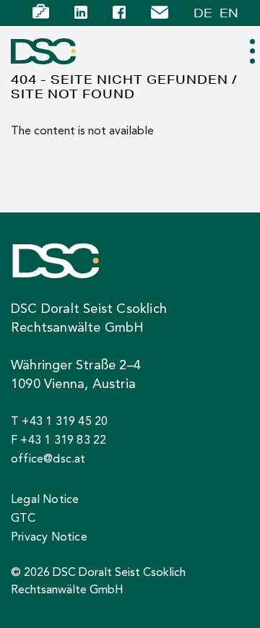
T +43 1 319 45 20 (59, 422)
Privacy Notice (49, 537)
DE (203, 12)
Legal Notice (45, 500)
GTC (23, 519)
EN (229, 12)
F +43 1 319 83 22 (58, 441)
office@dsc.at (48, 459)
